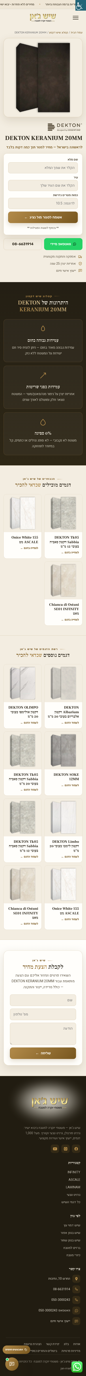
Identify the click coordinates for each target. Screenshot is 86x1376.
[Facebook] (76, 1149)
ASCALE (74, 1179)
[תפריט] (75, 17)
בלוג (66, 1344)
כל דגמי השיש (71, 1202)
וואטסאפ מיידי (60, 244)
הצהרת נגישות (32, 1344)
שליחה (43, 1053)
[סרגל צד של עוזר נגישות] (80, 5)
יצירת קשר (52, 1344)
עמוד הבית (76, 32)
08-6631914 (23, 244)
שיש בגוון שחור (70, 1240)
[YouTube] (55, 1149)
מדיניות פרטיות (71, 1351)
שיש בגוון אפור (70, 1233)
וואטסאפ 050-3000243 (54, 1310)
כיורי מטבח (73, 1255)
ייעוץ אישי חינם (60, 1321)
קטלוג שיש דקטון (58, 32)
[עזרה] (12, 1364)
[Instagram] (65, 1149)
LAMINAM (73, 1187)
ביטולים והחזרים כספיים (42, 1351)
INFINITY (73, 1172)
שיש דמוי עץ (72, 1225)
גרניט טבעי (73, 1195)
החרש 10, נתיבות (59, 1278)
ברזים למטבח (72, 1248)
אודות (76, 1344)
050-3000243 (60, 1300)
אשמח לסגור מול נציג (43, 217)
